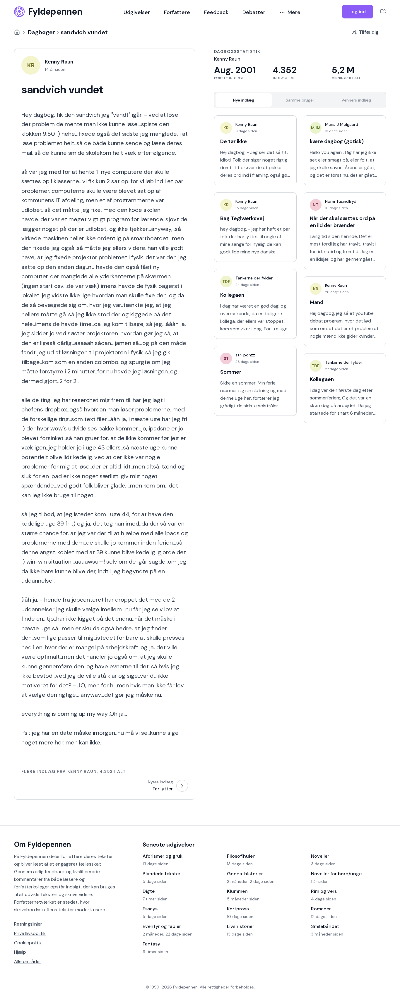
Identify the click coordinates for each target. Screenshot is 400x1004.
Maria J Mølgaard (341, 124)
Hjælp (20, 952)
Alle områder (27, 961)
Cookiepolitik (28, 943)
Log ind (357, 11)
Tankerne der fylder (254, 278)
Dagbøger (41, 32)
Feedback (216, 12)
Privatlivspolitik (30, 933)
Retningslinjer (28, 924)
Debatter (253, 12)
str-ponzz (245, 355)
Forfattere (177, 12)
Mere (294, 12)
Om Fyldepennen (42, 844)
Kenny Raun (246, 124)
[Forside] (17, 32)
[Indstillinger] (383, 12)
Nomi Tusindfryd (340, 201)
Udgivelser (137, 12)
